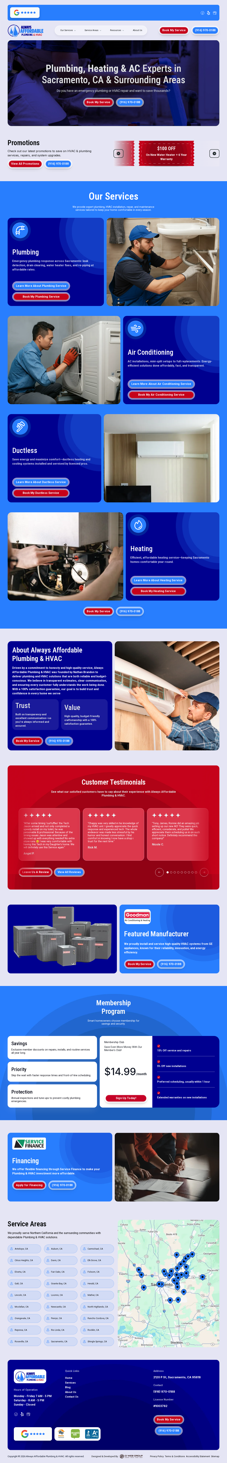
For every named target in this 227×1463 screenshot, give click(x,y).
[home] (25, 30)
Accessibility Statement (198, 1456)
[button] (68, 30)
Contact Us (71, 1396)
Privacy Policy (157, 1456)
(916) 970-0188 (164, 1391)
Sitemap (215, 1456)
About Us (137, 30)
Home (68, 1377)
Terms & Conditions (175, 1456)
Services (70, 1382)
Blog (68, 1387)
